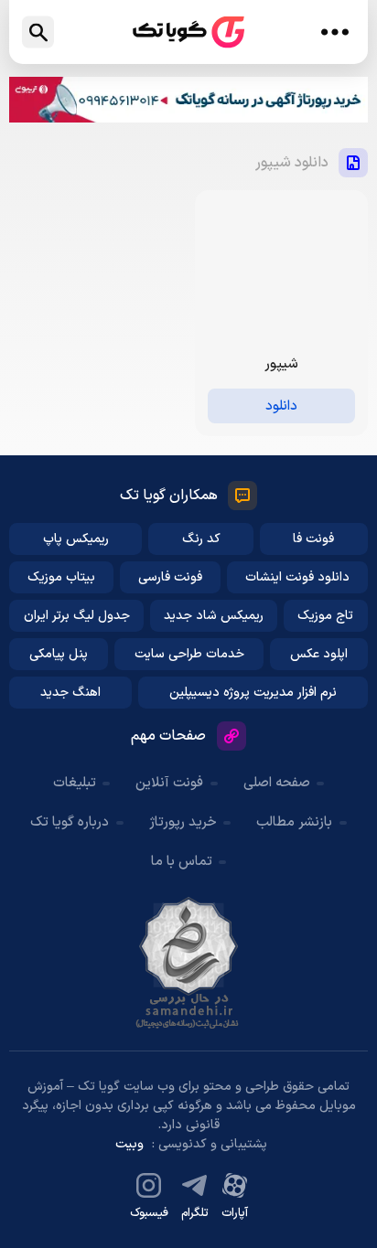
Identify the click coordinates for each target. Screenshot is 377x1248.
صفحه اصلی (276, 783)
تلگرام (195, 1213)
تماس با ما (181, 862)
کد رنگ (201, 539)
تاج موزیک (325, 615)
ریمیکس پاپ (76, 539)
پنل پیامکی (58, 654)
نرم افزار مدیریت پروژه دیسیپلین (253, 692)
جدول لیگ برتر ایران (77, 615)
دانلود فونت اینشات (297, 577)
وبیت (129, 1144)
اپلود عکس (319, 654)
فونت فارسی (170, 577)
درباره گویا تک (69, 822)
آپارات (234, 1213)
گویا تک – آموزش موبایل (188, 32)
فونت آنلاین (169, 783)
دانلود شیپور (292, 163)
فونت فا (313, 539)
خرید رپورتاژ (183, 822)
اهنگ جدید (70, 692)
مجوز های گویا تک (188, 962)
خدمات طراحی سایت (189, 654)
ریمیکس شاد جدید (214, 615)
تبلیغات (74, 783)
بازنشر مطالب (294, 822)
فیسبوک (149, 1213)
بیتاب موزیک (61, 577)
